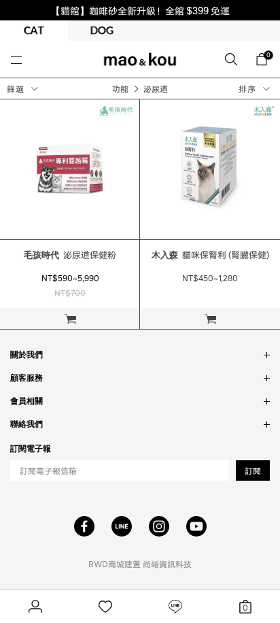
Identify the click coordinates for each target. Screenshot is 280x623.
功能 (120, 89)
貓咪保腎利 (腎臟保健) (210, 255)
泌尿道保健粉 (70, 255)
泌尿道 (155, 89)
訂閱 (253, 471)
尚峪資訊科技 (167, 564)
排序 (247, 89)
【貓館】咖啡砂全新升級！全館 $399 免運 (140, 10)
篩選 (15, 89)
